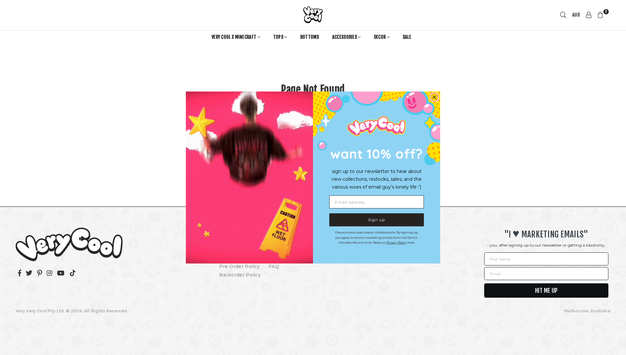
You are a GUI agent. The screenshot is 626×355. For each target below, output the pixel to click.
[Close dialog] (434, 97)
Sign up (376, 219)
